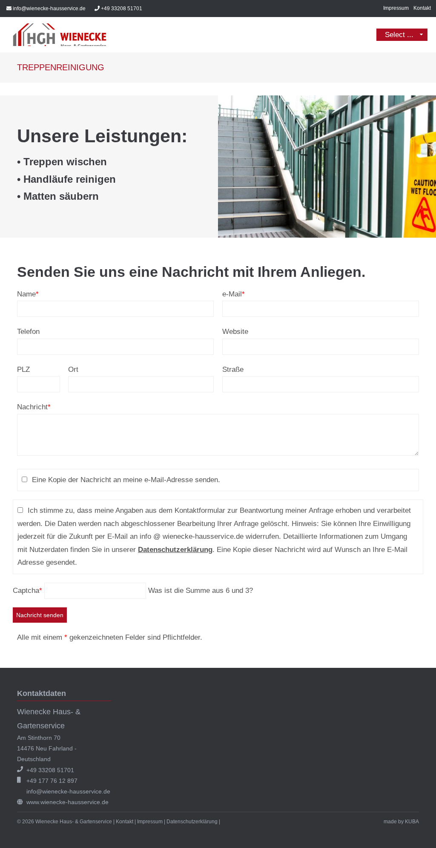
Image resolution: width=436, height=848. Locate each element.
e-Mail (233, 294)
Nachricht (34, 407)
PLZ (23, 369)
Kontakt (422, 8)
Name (28, 294)
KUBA (412, 822)
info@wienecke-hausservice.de (49, 8)
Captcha (27, 590)
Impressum (396, 8)
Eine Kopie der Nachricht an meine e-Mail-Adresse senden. (126, 480)
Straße (233, 369)
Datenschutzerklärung (175, 550)
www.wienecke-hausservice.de (67, 802)
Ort (73, 369)
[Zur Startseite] (59, 34)
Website (235, 332)
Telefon (28, 332)
